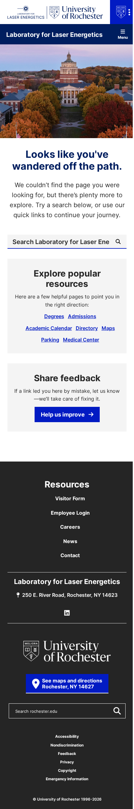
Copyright (67, 770)
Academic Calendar (49, 328)
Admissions (82, 316)
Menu (123, 37)
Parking (50, 339)
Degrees (54, 316)
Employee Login (70, 512)
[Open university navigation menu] (122, 12)
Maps (108, 328)
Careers (70, 526)
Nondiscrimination (67, 745)
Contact (70, 555)
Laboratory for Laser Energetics (54, 34)
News (70, 541)
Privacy (67, 762)
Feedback (67, 753)
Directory (87, 328)
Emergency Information (67, 779)
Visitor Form (70, 498)
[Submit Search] (116, 711)
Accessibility (67, 736)
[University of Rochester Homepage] (67, 651)
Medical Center (81, 339)
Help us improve (63, 414)
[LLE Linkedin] (67, 613)
